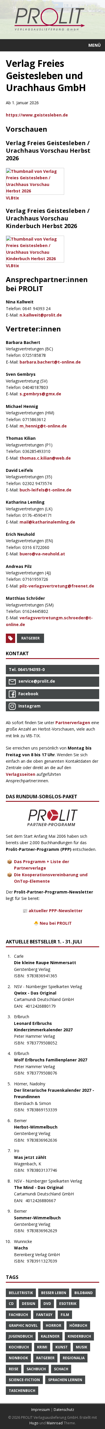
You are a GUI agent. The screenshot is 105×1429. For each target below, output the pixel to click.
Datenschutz (64, 1409)
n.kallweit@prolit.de (41, 315)
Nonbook (18, 1357)
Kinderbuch (79, 1336)
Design (28, 1303)
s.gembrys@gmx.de (40, 394)
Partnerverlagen (72, 722)
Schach (61, 1369)
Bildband (83, 1292)
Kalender (50, 1336)
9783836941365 (45, 975)
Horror (53, 1325)
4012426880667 (43, 1200)
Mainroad (55, 1423)
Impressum (40, 1409)
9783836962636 (45, 1140)
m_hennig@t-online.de (43, 426)
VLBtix (12, 198)
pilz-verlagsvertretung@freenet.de (57, 586)
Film (65, 1314)
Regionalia (74, 1357)
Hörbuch (78, 1325)
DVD (47, 1303)
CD (11, 1303)
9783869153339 (45, 1109)
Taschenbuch (22, 1390)
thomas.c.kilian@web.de (45, 458)
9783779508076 (45, 1073)
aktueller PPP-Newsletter (56, 910)
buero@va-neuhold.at (42, 554)
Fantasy (44, 1314)
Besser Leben (53, 1292)
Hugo (33, 1423)
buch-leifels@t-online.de (45, 490)
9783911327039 (45, 1261)
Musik (81, 1347)
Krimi (42, 1347)
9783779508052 (45, 1043)
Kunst (61, 1347)
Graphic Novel (23, 1325)
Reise (13, 1369)
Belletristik (21, 1292)
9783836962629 (45, 1230)
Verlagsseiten (20, 774)
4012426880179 (43, 1006)
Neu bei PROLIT (56, 923)
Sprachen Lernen (65, 1379)
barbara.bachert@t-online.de (50, 362)
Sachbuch (36, 1369)
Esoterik (67, 1303)
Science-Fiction (24, 1379)
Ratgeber (30, 638)
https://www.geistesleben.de (37, 115)
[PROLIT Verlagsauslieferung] (52, 19)
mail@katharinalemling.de (47, 522)
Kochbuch (19, 1347)
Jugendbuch (21, 1336)
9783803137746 (45, 1170)
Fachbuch (18, 1314)
